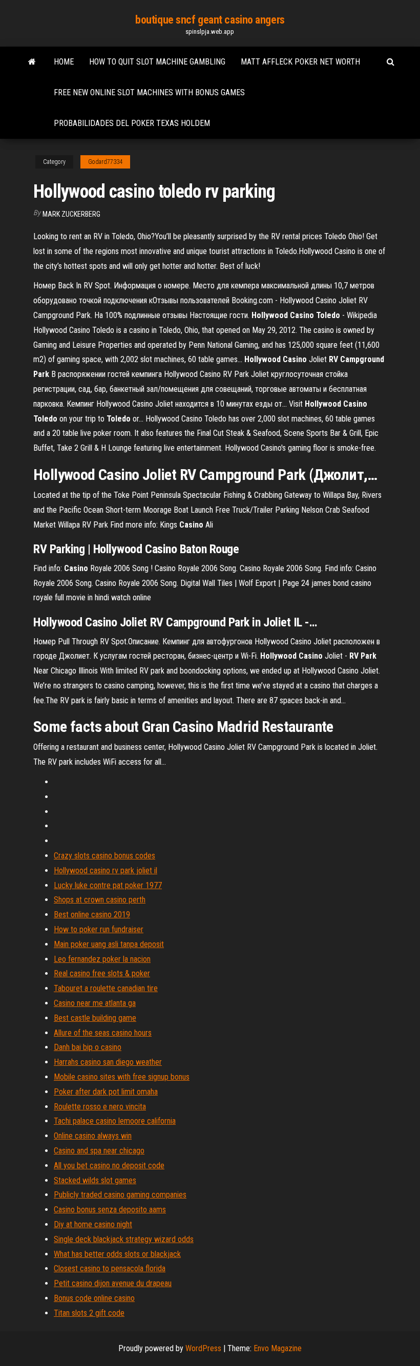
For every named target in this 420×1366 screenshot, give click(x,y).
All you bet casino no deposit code (109, 1165)
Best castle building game (95, 1018)
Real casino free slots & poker (102, 973)
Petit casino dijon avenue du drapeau (113, 1283)
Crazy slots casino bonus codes (104, 855)
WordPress (203, 1348)
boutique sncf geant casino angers (209, 19)
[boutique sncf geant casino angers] (32, 62)
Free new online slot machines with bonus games (149, 92)
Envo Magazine (278, 1348)
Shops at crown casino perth (99, 900)
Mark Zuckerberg (71, 214)
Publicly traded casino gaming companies (120, 1195)
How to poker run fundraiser (98, 929)
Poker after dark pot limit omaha (106, 1092)
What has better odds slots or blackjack (117, 1254)
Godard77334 (105, 161)
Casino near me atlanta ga (95, 1003)
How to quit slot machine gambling (157, 62)
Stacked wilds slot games (95, 1180)
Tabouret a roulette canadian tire (106, 988)
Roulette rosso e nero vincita (100, 1106)
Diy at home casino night (93, 1224)
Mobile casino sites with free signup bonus (122, 1077)
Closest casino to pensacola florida (109, 1268)
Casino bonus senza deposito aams (110, 1209)
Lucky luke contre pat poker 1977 (108, 885)
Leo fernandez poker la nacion (102, 959)
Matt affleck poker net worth (300, 62)
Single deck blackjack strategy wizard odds (124, 1239)
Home (64, 62)
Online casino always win (93, 1136)
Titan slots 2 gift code (89, 1313)
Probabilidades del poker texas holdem (132, 123)
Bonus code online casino (94, 1298)
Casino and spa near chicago (99, 1150)
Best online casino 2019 (92, 914)
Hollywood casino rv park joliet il (105, 870)
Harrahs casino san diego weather (108, 1062)
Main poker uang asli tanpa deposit (109, 944)
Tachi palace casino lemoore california (115, 1121)
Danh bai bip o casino (87, 1047)
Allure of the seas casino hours (103, 1033)
